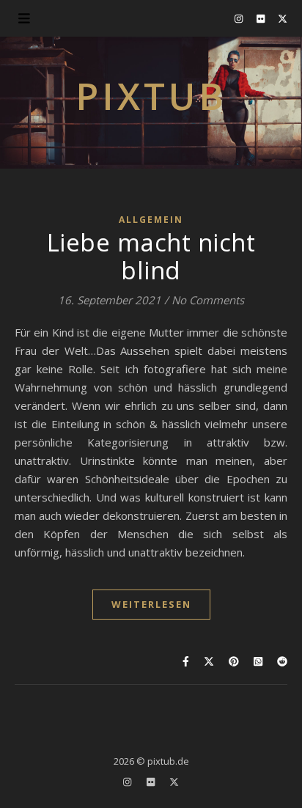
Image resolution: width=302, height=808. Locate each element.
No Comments (208, 300)
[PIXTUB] (151, 103)
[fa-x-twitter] (282, 18)
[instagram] (240, 18)
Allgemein (151, 219)
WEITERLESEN (151, 604)
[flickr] (262, 18)
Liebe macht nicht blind (151, 256)
